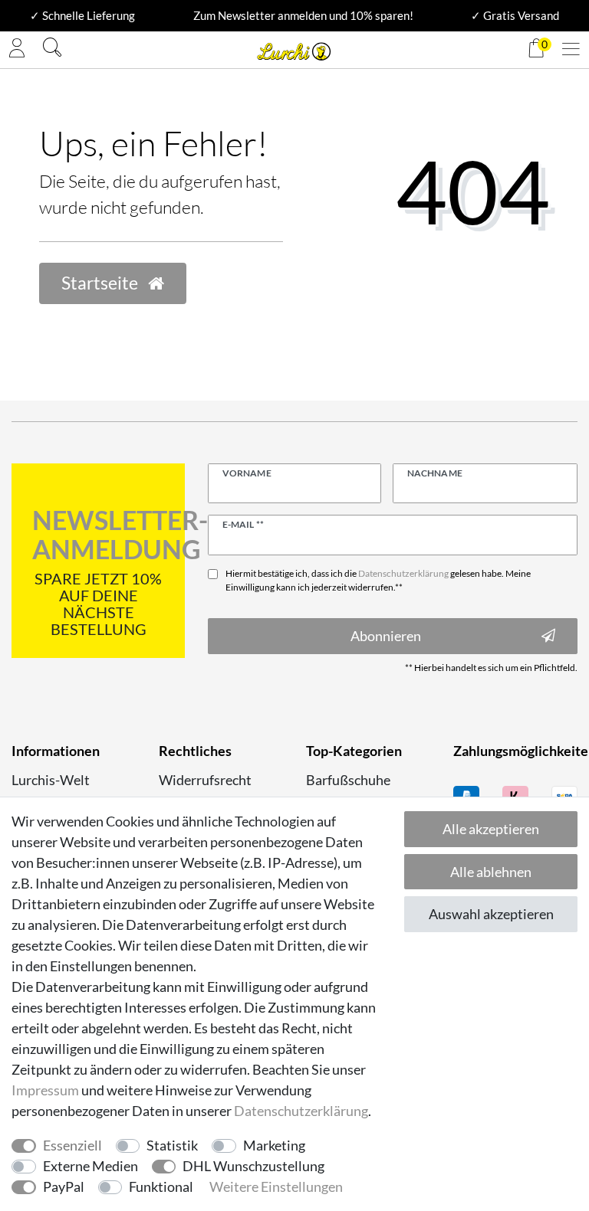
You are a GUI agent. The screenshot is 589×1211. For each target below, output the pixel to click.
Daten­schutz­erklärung (301, 1110)
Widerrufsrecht (205, 779)
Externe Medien (90, 1165)
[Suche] (52, 49)
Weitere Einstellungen (276, 1186)
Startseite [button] (101, 283)
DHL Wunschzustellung (253, 1165)
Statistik (172, 1145)
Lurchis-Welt (51, 779)
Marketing (274, 1145)
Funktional (161, 1186)
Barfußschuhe (348, 779)
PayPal (63, 1186)
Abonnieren (385, 635)
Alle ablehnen (490, 871)
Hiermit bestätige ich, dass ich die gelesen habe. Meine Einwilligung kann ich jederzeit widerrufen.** (378, 580)
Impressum (45, 1090)
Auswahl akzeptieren (491, 913)
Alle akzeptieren (491, 828)
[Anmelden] (17, 50)
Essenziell (72, 1145)
